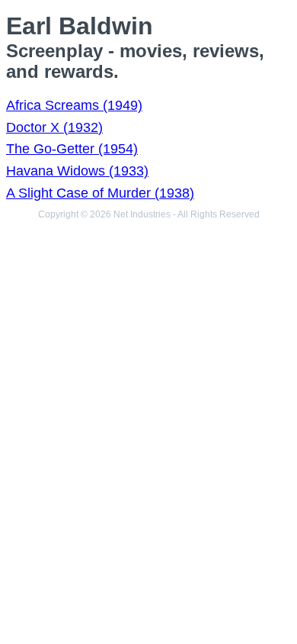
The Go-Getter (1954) (72, 148)
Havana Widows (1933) (77, 171)
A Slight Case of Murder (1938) (100, 193)
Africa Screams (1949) (74, 105)
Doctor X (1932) (54, 127)
